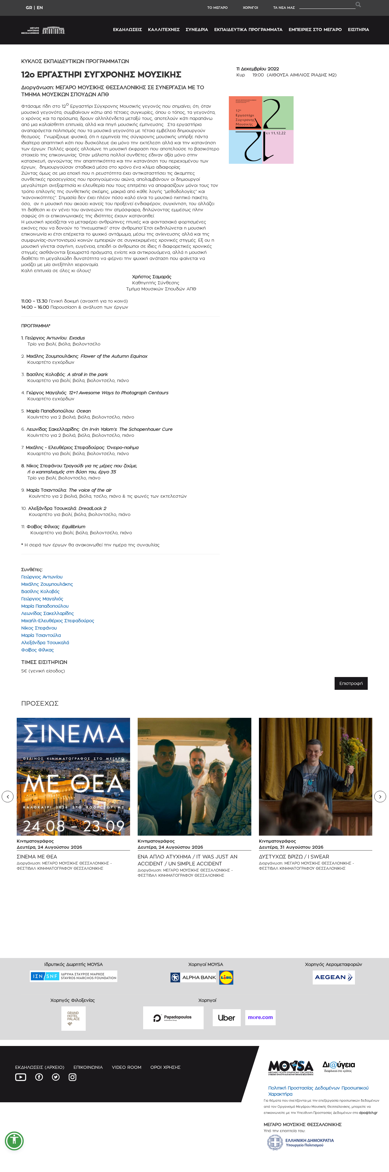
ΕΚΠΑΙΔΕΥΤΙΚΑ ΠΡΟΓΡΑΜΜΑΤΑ (248, 29)
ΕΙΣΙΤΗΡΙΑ (358, 29)
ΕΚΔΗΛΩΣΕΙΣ (127, 29)
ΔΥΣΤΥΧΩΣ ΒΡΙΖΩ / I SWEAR (294, 856)
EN (40, 7)
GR (29, 7)
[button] (14, 1141)
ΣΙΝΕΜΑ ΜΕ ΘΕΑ (37, 856)
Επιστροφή (351, 683)
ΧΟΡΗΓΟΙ (250, 7)
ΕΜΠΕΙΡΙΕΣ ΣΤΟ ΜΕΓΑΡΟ (315, 29)
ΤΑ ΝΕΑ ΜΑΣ (284, 7)
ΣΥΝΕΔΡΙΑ (197, 29)
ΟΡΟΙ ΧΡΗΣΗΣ (165, 1067)
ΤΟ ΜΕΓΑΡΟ (217, 7)
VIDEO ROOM (126, 1067)
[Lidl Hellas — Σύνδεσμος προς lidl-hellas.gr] (217, 975)
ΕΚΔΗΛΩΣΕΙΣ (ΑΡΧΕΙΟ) (39, 1067)
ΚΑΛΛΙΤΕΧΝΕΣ (164, 29)
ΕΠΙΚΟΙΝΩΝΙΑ (88, 1067)
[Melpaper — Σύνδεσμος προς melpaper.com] (244, 975)
